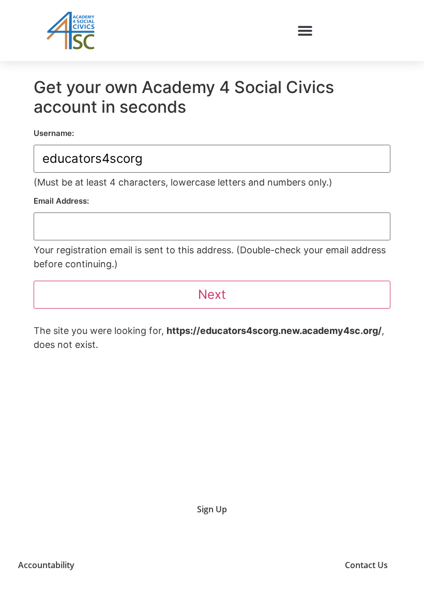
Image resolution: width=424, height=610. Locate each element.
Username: (54, 133)
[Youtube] (231, 565)
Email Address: (61, 201)
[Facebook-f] (310, 565)
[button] (304, 30)
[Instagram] (257, 565)
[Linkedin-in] (284, 565)
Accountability (46, 565)
